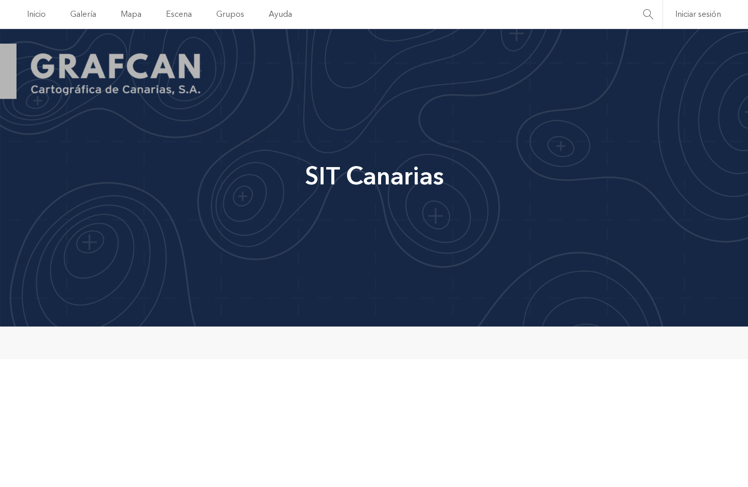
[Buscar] (648, 14)
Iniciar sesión (698, 14)
